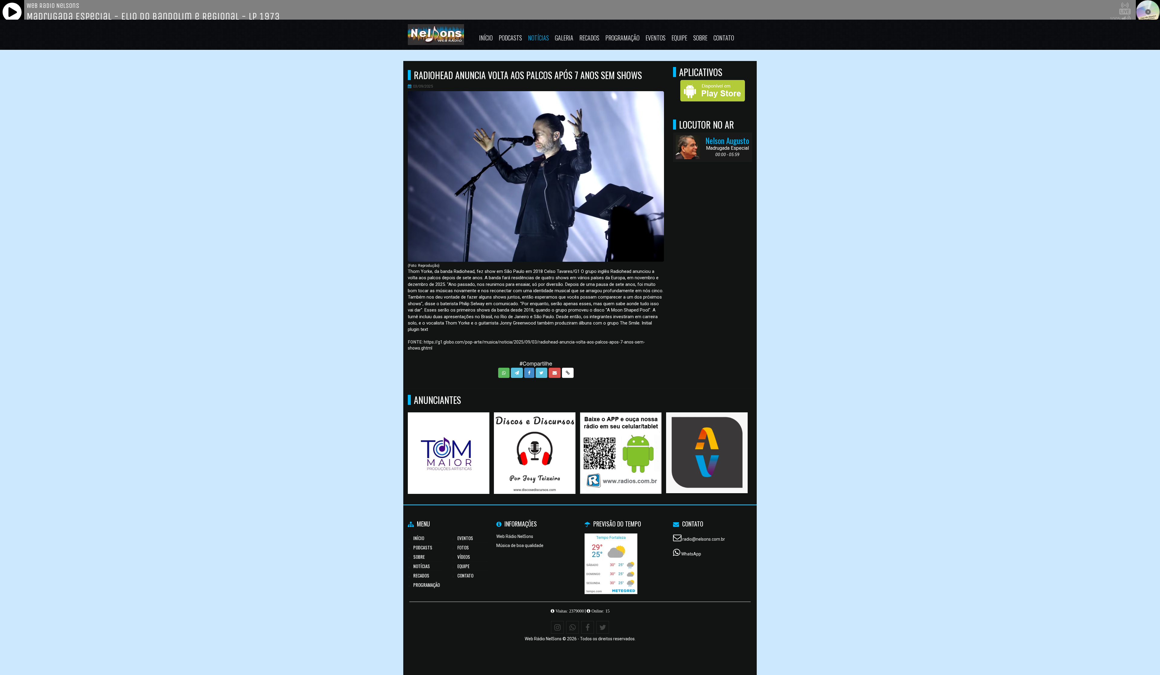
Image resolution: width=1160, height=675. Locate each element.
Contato (724, 37)
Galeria (564, 37)
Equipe (679, 37)
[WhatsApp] (572, 627)
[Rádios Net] (621, 442)
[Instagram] (557, 627)
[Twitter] (602, 627)
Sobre (700, 37)
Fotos (463, 547)
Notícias (538, 37)
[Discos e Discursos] (535, 442)
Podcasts (510, 37)
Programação (622, 37)
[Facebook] (587, 627)
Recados (589, 37)
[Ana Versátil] (707, 442)
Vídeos (463, 556)
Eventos (655, 37)
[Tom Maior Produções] (449, 442)
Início (486, 37)
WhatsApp (691, 554)
